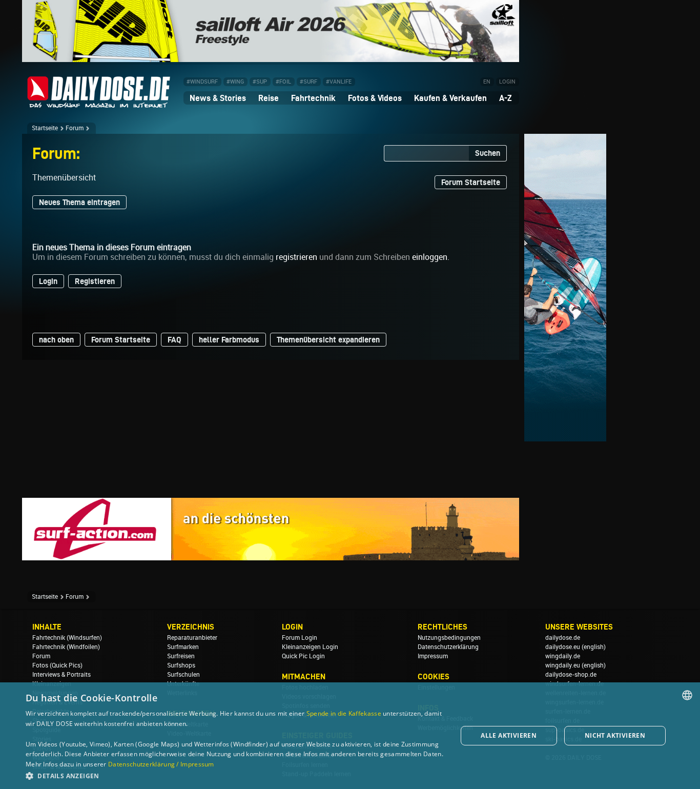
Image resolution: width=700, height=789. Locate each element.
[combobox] (687, 695)
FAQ (174, 339)
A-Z (505, 98)
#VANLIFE (339, 81)
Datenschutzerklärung (448, 647)
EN (486, 81)
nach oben (56, 339)
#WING (235, 81)
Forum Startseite (470, 182)
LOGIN (507, 81)
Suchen (487, 153)
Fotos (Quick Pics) (57, 665)
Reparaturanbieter (192, 637)
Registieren (95, 281)
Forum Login (299, 637)
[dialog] (350, 735)
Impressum (433, 656)
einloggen (429, 257)
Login (48, 281)
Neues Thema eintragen (79, 202)
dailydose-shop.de (570, 674)
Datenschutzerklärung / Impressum (161, 764)
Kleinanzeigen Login (310, 647)
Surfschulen (183, 674)
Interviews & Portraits (61, 674)
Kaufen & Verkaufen (450, 98)
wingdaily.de (562, 656)
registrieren (296, 257)
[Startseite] (99, 103)
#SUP (260, 81)
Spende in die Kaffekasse (343, 713)
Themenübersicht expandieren (328, 339)
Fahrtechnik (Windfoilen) (66, 647)
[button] (235, 775)
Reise (268, 98)
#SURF (308, 81)
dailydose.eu (562, 647)
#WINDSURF (202, 81)
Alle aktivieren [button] (509, 735)
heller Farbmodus (229, 339)
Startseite (45, 128)
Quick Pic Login (303, 656)
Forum (75, 128)
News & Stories (218, 98)
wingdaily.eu (562, 665)
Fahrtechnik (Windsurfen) (67, 637)
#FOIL (283, 81)
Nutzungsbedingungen (449, 637)
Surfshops (181, 665)
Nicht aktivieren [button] (615, 735)
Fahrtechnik (313, 98)
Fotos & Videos (375, 98)
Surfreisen (181, 656)
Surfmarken (183, 647)
